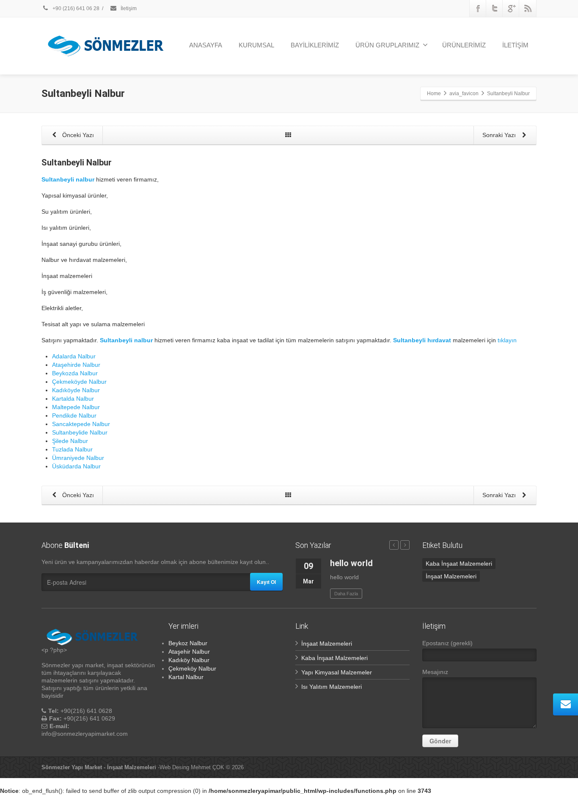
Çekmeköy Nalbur (192, 668)
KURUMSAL (256, 45)
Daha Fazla (346, 593)
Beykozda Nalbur (75, 373)
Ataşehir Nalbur (189, 651)
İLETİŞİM (515, 45)
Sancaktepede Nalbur (81, 424)
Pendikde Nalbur (74, 415)
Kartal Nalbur (186, 677)
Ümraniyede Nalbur (78, 457)
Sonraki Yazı (499, 135)
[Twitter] (494, 8)
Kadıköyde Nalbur (76, 390)
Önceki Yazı (77, 135)
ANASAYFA (205, 45)
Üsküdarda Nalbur (76, 466)
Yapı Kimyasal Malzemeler (336, 672)
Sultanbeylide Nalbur (79, 432)
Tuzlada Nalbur (72, 449)
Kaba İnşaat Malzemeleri (459, 563)
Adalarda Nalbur (74, 356)
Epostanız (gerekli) (447, 643)
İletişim (128, 8)
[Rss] (527, 8)
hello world (351, 563)
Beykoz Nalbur (187, 643)
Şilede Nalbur (70, 440)
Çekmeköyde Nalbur (79, 381)
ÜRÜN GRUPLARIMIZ (387, 45)
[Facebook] (478, 8)
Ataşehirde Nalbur (76, 364)
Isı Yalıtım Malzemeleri (331, 686)
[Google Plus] (511, 8)
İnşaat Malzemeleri (451, 576)
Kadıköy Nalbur (188, 660)
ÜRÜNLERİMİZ (464, 45)
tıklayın (507, 340)
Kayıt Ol (266, 582)
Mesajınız (435, 671)
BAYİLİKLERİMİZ (315, 45)
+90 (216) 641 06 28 (75, 8)
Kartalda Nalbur (73, 398)
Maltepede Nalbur (76, 407)
